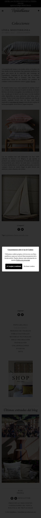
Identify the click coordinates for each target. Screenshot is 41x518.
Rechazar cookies (29, 266)
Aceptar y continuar (14, 266)
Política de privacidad (23, 260)
